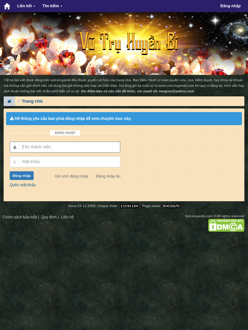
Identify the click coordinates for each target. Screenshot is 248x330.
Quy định (49, 217)
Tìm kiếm (51, 6)
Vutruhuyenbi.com (199, 216)
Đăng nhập (230, 6)
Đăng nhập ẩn (108, 176)
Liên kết (25, 6)
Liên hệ (67, 217)
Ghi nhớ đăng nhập (71, 176)
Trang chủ (32, 101)
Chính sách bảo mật (19, 217)
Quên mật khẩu (23, 185)
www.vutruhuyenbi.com (176, 85)
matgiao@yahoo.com (176, 91)
